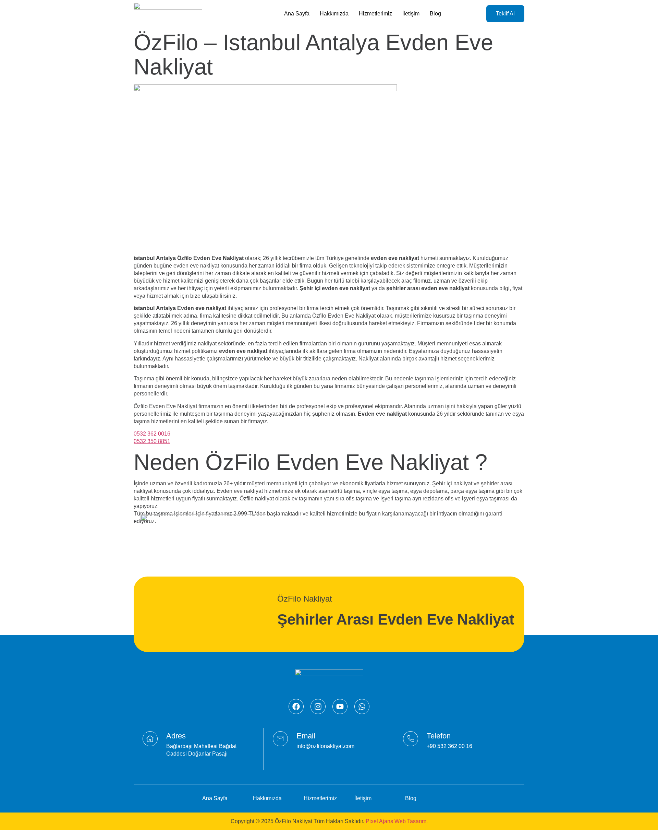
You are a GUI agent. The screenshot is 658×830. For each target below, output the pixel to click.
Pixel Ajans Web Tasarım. (397, 821)
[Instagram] (318, 706)
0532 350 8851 (152, 441)
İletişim (410, 13)
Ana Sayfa (296, 13)
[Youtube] (340, 706)
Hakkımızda (334, 13)
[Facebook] (296, 706)
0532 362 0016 (152, 434)
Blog (435, 13)
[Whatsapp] (361, 706)
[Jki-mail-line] (280, 738)
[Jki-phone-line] (410, 738)
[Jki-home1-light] (150, 738)
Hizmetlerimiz (375, 13)
